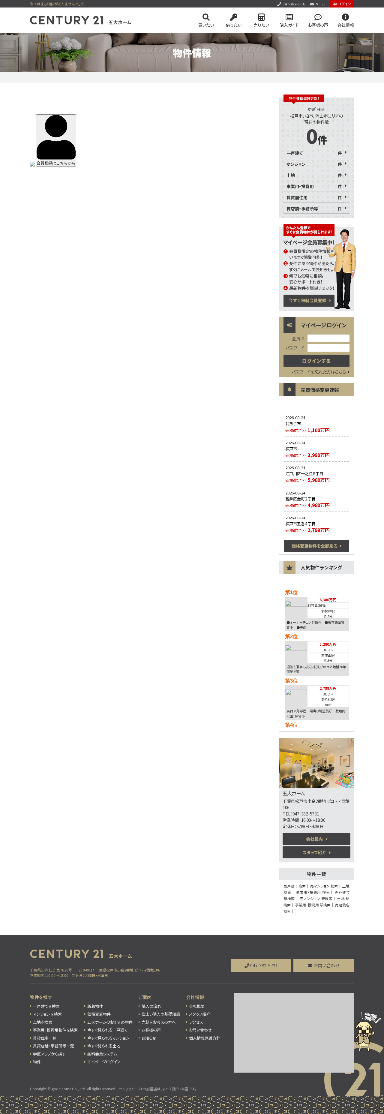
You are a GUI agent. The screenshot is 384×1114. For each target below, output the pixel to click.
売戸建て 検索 (295, 885)
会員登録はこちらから (56, 163)
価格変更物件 (99, 1014)
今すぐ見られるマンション (108, 1038)
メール (321, 3)
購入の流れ (151, 1006)
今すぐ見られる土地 (103, 1046)
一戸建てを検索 (46, 1006)
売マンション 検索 (324, 885)
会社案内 (314, 839)
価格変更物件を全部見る (314, 546)
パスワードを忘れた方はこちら (319, 372)
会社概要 (197, 1006)
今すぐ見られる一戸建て (107, 1030)
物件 (37, 1061)
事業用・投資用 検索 (313, 892)
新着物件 (95, 1006)
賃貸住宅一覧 (44, 1038)
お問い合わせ (327, 965)
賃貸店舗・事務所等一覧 (53, 1046)
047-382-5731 (294, 3)
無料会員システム (102, 1054)
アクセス (196, 1022)
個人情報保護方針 (204, 1038)
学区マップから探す (49, 1054)
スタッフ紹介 (314, 852)
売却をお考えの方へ (159, 1022)
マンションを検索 (47, 1014)
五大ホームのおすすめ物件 (110, 1022)
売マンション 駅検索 (316, 898)
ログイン (344, 3)
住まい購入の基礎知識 (161, 1014)
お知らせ (149, 1038)
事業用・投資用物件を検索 (55, 1030)
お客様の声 (318, 25)
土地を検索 (42, 1022)
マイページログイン (103, 1061)
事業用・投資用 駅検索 (313, 904)
